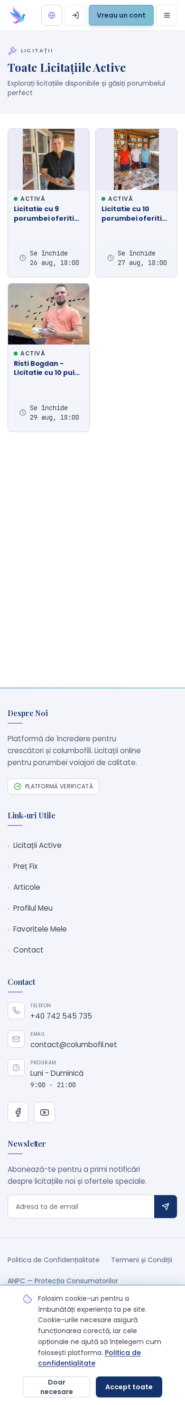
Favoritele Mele (40, 929)
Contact (28, 950)
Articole (26, 887)
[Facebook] (18, 1112)
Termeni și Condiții (141, 1260)
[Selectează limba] (51, 15)
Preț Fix (25, 866)
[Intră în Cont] (75, 15)
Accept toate (129, 1387)
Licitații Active (37, 845)
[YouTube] (44, 1112)
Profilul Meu (33, 908)
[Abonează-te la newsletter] (165, 1206)
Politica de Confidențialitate (54, 1260)
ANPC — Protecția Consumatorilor (63, 1281)
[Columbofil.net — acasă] (18, 15)
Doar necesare (56, 1386)
